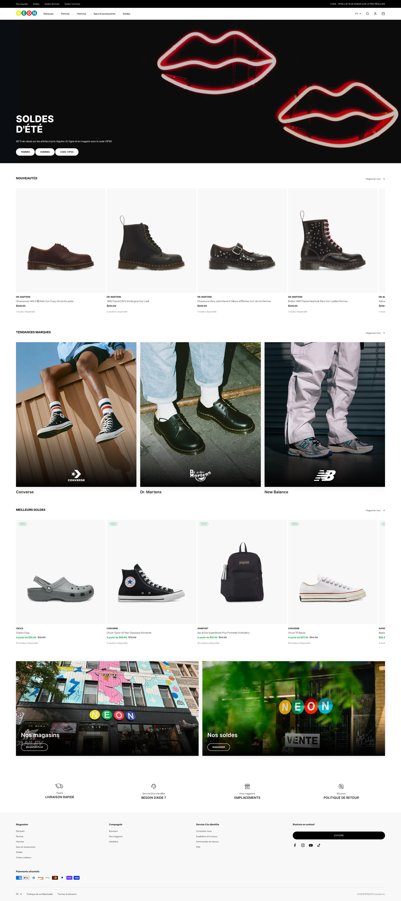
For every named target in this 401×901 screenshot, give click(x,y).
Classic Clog (22, 633)
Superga (384, 628)
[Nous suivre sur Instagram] (303, 845)
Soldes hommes (72, 4)
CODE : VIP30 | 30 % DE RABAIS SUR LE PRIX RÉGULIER (357, 4)
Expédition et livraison (206, 836)
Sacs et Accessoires (25, 847)
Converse (112, 628)
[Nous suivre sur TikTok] (319, 845)
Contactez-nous (204, 831)
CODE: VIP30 (66, 152)
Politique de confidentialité (40, 894)
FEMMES (25, 152)
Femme (65, 14)
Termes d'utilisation (67, 894)
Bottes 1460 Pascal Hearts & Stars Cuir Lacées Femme (318, 301)
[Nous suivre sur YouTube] (311, 845)
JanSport (202, 628)
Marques (49, 14)
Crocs (19, 628)
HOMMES (45, 152)
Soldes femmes (52, 4)
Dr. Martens (23, 297)
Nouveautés (22, 4)
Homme (81, 14)
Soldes (36, 4)
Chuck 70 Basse (296, 633)
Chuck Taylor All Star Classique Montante (129, 633)
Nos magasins (116, 836)
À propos (113, 831)
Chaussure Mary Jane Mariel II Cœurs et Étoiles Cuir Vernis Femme (234, 301)
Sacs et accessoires (104, 14)
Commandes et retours (207, 841)
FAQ (198, 847)
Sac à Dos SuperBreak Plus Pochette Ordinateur (223, 633)
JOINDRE (339, 835)
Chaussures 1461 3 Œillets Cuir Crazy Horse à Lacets (44, 301)
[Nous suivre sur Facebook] (295, 845)
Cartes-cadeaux (23, 857)
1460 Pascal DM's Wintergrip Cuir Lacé (128, 301)
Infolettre (113, 841)
